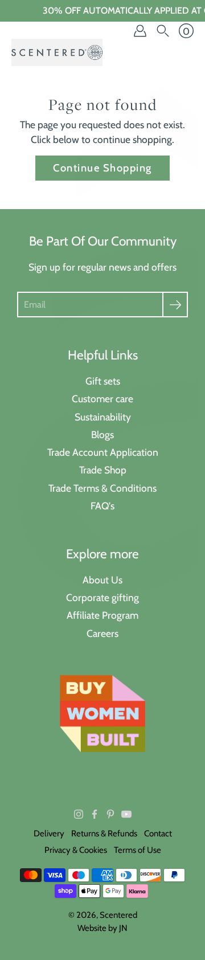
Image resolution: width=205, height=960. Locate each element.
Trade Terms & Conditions (102, 488)
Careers (102, 633)
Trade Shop (102, 470)
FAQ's (102, 506)
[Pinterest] (110, 814)
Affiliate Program (102, 615)
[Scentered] (56, 52)
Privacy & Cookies (75, 850)
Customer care (102, 399)
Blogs (102, 434)
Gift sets (102, 381)
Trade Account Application (102, 452)
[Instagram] (78, 814)
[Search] (163, 31)
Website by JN (102, 928)
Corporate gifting (102, 597)
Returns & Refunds (104, 833)
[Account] (140, 31)
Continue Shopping (102, 167)
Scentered (118, 915)
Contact (158, 833)
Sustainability (103, 417)
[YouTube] (126, 814)
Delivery (49, 833)
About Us (102, 580)
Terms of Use (137, 850)
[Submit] (175, 304)
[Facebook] (94, 814)
